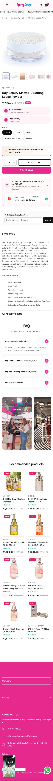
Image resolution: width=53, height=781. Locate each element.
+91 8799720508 (14, 729)
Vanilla (7, 132)
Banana (29, 138)
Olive (28, 132)
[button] (9, 767)
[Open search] (41, 5)
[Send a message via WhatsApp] (47, 770)
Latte (17, 132)
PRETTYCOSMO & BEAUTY (26, 773)
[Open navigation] (7, 5)
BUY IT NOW (26, 170)
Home (4, 18)
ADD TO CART (34, 162)
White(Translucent (12, 138)
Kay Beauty (9, 87)
